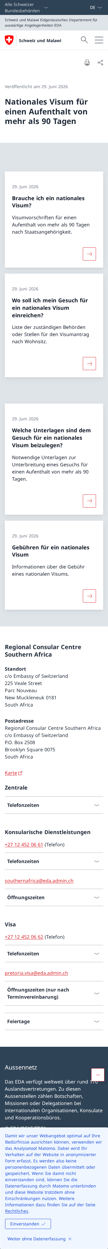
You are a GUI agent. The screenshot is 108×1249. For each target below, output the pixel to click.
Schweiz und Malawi (40, 40)
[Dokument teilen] (100, 62)
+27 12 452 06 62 (24, 937)
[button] (97, 1074)
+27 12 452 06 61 (24, 844)
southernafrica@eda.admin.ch (39, 880)
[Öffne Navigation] (99, 40)
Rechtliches (16, 1211)
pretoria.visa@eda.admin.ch (36, 973)
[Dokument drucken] (87, 62)
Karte (11, 773)
